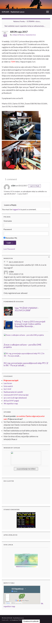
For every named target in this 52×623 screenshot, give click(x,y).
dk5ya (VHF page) (11, 400)
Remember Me (11, 238)
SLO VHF (7, 389)
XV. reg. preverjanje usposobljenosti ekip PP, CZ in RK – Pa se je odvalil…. (26, 364)
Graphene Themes (17, 620)
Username (8, 221)
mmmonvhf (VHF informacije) (16, 395)
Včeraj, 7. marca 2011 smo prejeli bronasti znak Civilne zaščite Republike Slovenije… (30, 324)
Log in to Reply (34, 186)
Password (8, 229)
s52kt (13, 186)
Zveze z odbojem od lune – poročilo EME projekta (22, 345)
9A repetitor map (11, 403)
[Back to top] (47, 618)
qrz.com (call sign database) (15, 398)
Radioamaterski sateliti (13, 392)
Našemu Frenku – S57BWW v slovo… (27, 21)
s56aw (14, 35)
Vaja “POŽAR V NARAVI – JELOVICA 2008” (27, 309)
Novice (22, 35)
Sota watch (8, 386)
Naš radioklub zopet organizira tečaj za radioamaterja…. (25, 26)
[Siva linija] (26, 560)
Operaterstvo (30, 35)
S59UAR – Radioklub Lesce (13, 12)
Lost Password (9, 249)
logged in (16, 209)
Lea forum (8, 383)
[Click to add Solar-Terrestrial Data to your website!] (26, 520)
